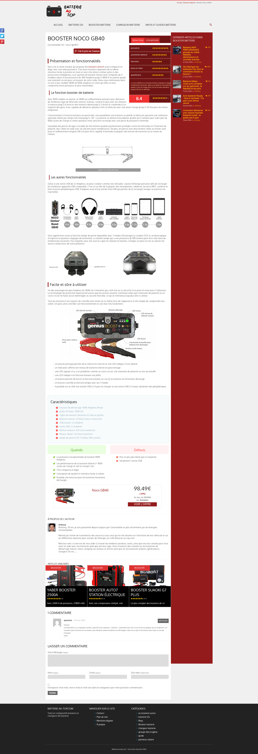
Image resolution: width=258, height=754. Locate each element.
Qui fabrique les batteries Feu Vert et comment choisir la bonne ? (193, 70)
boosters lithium (96, 66)
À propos (101, 724)
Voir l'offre (142, 504)
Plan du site (102, 716)
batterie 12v (144, 716)
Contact (100, 713)
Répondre (163, 621)
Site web (139, 672)
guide (141, 735)
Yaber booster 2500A (61, 592)
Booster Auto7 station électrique (107, 592)
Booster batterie (189, 3)
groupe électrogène (147, 732)
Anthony (62, 525)
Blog (140, 720)
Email (95, 672)
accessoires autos (146, 713)
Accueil (179, 3)
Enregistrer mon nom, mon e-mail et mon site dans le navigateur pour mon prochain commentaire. (95, 687)
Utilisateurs (152, 40)
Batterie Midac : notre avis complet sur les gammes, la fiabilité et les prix (192, 85)
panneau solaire (146, 739)
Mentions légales (105, 720)
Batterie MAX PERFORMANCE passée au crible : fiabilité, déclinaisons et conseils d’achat (191, 53)
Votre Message (58, 652)
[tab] (138, 40)
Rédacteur (137, 40)
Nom (53, 672)
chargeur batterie (147, 728)
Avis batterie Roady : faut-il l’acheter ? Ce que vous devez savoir (193, 99)
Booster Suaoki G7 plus (148, 592)
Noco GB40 (100, 490)
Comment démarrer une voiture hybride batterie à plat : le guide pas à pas (193, 114)
